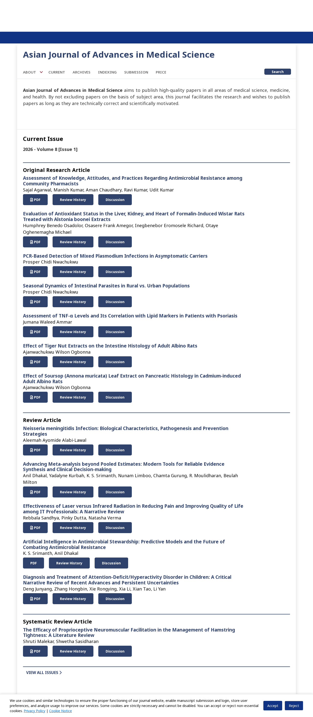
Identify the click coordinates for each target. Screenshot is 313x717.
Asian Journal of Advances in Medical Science (119, 54)
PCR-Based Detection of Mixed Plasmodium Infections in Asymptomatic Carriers (115, 256)
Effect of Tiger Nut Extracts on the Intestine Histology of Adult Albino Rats (110, 346)
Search (278, 71)
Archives (81, 72)
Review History (73, 199)
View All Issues (42, 672)
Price (161, 72)
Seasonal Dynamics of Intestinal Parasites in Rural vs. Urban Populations (106, 286)
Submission (136, 72)
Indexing (107, 72)
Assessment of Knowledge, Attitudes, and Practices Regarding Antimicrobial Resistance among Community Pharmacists (132, 181)
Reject (294, 705)
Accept (272, 705)
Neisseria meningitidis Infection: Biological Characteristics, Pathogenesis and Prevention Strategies (125, 431)
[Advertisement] (156, 14)
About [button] (30, 72)
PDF (36, 199)
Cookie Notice (60, 710)
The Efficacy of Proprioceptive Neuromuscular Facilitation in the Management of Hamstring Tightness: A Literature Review (129, 633)
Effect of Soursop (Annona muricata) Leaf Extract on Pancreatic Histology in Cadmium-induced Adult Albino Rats (132, 379)
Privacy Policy (34, 710)
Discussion (115, 199)
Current (56, 72)
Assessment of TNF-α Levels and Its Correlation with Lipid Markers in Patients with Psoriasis (130, 316)
